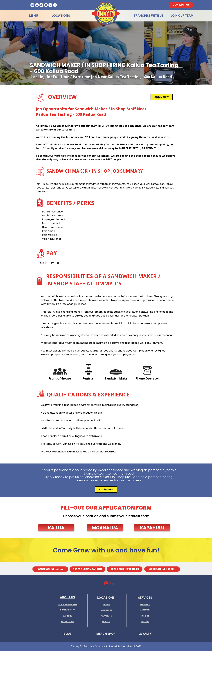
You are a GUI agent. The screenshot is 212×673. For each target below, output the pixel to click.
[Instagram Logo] (32, 5)
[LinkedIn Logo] (55, 5)
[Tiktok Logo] (41, 5)
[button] (56, 527)
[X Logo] (50, 5)
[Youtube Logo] (46, 5)
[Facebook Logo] (37, 5)
